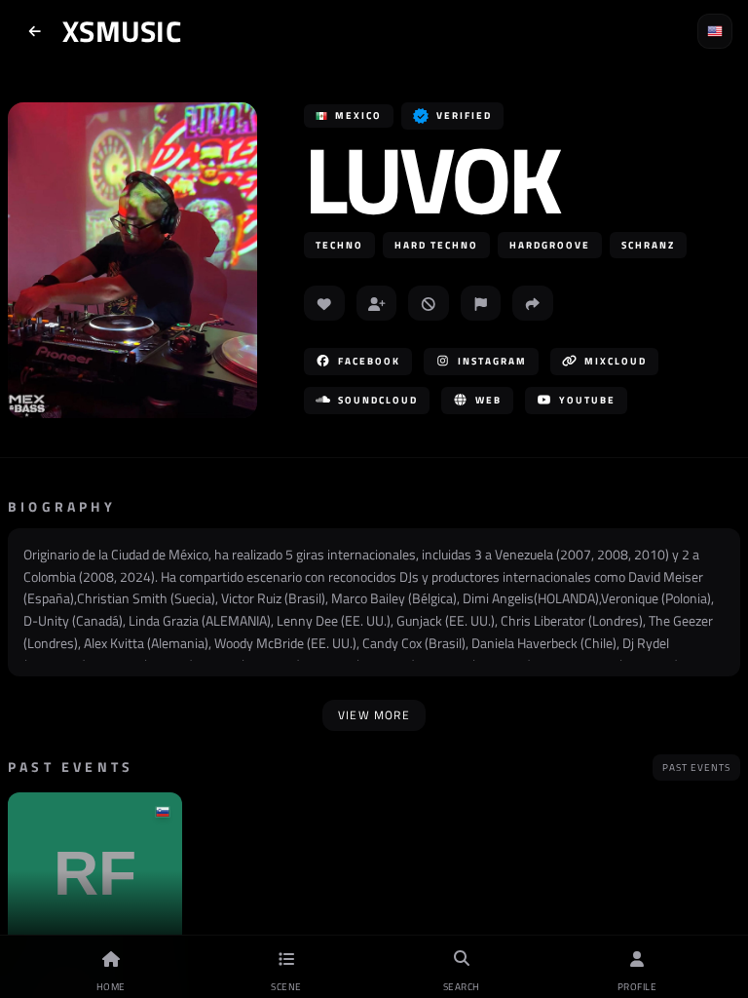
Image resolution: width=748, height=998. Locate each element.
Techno (339, 245)
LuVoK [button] (431, 178)
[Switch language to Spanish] (714, 31)
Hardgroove (549, 245)
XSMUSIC (121, 31)
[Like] (324, 303)
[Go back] (35, 31)
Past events (696, 767)
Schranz (648, 245)
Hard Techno (436, 245)
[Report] (481, 303)
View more (374, 715)
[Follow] (376, 303)
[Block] (428, 303)
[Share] (532, 303)
